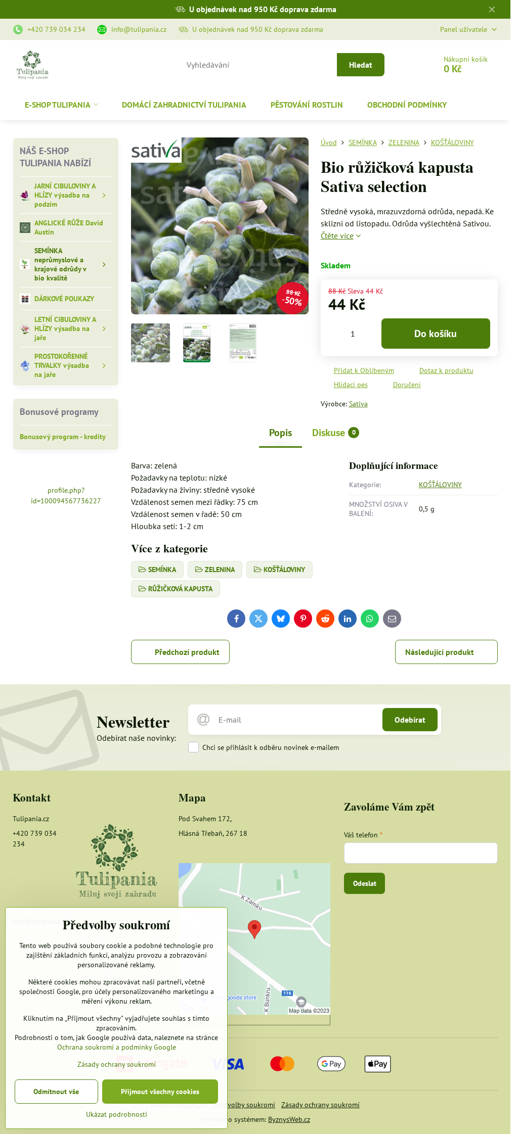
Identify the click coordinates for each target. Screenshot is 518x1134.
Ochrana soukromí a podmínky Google (116, 1047)
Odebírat (410, 720)
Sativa (358, 403)
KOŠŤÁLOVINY (440, 484)
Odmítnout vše (56, 1091)
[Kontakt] (116, 862)
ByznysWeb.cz (289, 1119)
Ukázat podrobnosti (116, 1114)
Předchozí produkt (187, 652)
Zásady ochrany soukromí (320, 1104)
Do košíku (435, 333)
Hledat (360, 65)
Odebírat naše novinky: (136, 738)
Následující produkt (439, 652)
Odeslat (364, 883)
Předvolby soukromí (244, 1104)
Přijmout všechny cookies (160, 1091)
